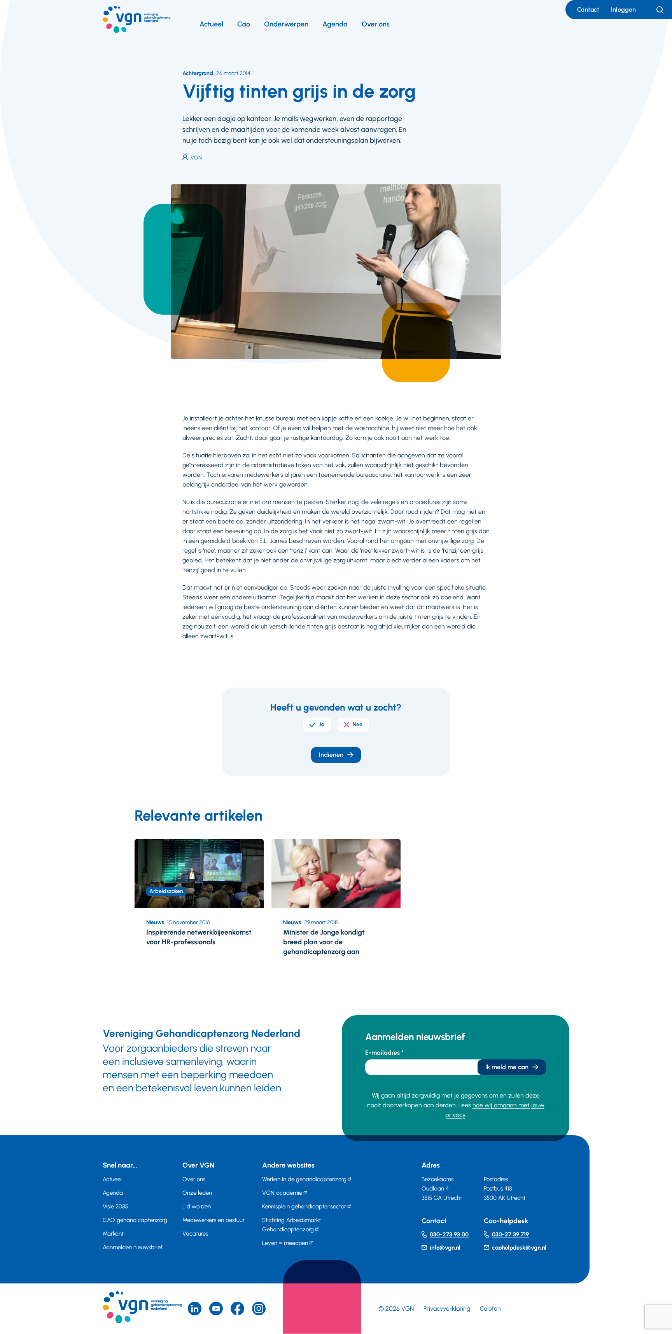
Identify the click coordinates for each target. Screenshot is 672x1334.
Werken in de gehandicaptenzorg (304, 1179)
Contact (588, 9)
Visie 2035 (115, 1206)
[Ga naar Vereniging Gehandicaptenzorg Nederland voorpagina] (136, 19)
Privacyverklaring (447, 1308)
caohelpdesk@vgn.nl (519, 1247)
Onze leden (197, 1192)
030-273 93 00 (449, 1234)
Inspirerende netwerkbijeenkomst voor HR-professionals (198, 937)
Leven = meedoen (285, 1242)
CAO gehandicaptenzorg (135, 1220)
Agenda (335, 24)
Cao (243, 24)
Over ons (376, 24)
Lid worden (196, 1206)
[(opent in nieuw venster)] (237, 1308)
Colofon (490, 1308)
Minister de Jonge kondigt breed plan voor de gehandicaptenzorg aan (323, 942)
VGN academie (282, 1192)
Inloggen (623, 9)
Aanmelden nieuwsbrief (133, 1247)
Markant (113, 1233)
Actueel (211, 24)
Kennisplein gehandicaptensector (304, 1206)
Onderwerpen (286, 24)
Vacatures (195, 1233)
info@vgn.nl (445, 1247)
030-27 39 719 (510, 1234)
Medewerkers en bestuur (213, 1220)
